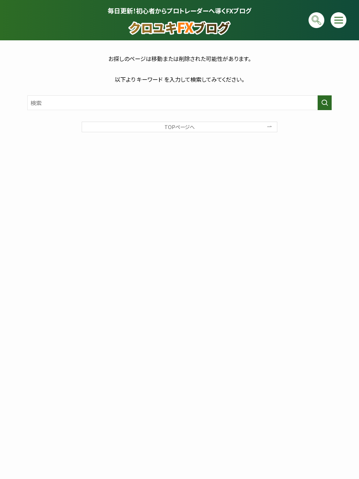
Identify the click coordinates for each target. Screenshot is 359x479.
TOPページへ (179, 126)
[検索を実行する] (325, 102)
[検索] (316, 20)
